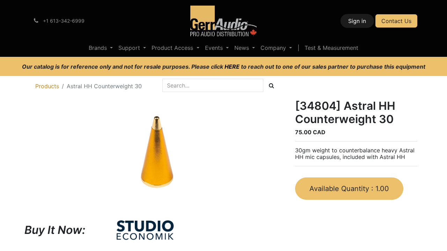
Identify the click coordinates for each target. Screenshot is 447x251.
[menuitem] (101, 48)
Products (47, 86)
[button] (349, 188)
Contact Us (396, 20)
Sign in (357, 20)
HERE (233, 66)
